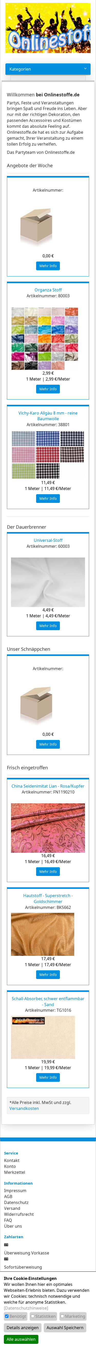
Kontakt (11, 1160)
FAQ (8, 1220)
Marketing (75, 1316)
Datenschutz (16, 1202)
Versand (12, 1208)
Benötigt (17, 1316)
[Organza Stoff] (48, 338)
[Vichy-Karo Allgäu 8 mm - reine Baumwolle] (48, 455)
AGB (8, 1196)
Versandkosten (24, 1108)
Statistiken (45, 1316)
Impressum (15, 1190)
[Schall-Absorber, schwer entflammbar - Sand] (48, 1037)
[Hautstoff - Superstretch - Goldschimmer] (48, 934)
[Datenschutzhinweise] (26, 1308)
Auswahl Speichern (65, 1327)
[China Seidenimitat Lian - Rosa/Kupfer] (48, 828)
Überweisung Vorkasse (26, 1253)
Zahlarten (13, 1236)
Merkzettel (14, 1172)
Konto (10, 1166)
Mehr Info (48, 265)
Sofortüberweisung (23, 1267)
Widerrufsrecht (19, 1214)
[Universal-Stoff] (48, 582)
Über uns (13, 1226)
